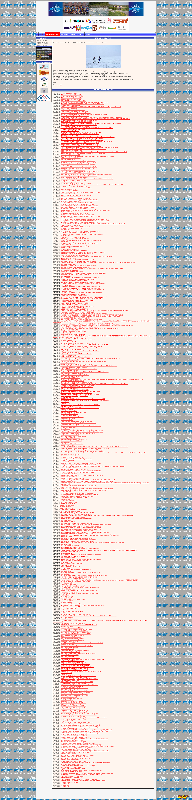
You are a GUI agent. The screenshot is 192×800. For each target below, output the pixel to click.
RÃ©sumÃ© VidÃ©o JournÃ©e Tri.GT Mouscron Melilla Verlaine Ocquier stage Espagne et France (89, 147)
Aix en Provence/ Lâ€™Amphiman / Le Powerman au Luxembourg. (79, 277)
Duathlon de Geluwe (66, 340)
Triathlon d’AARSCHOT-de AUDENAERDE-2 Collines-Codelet (78, 261)
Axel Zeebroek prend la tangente (70, 680)
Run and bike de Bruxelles (68, 415)
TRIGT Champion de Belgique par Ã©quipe (73, 662)
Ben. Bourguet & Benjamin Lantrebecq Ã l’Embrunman (76, 629)
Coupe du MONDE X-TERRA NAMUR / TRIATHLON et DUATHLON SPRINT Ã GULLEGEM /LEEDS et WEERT (93, 223)
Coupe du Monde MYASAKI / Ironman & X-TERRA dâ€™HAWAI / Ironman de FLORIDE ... (86, 128)
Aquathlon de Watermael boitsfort (70, 658)
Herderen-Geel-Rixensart (68, 194)
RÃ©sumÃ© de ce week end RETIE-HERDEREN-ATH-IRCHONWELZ (81, 240)
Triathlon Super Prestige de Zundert (71, 767)
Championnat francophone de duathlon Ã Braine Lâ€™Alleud (78, 485)
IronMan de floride (65, 610)
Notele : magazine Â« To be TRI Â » (71, 545)
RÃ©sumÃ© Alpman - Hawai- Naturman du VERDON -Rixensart (79, 206)
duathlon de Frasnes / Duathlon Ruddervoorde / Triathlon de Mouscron (81, 282)
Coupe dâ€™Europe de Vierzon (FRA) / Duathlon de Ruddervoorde (80, 327)
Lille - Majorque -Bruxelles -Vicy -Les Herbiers (74, 250)
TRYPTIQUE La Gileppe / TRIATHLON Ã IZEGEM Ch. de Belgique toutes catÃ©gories (85, 524)
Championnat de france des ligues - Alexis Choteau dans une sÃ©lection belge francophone (87, 746)
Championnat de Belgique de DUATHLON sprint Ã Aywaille (77, 533)
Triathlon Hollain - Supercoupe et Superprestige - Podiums (77, 755)
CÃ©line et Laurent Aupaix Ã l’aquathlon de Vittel (75, 737)
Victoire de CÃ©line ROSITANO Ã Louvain (73, 728)
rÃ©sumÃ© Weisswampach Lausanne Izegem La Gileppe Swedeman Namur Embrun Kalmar (87, 137)
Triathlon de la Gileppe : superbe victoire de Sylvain (75, 632)
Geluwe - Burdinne (65, 506)
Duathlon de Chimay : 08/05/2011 (70, 551)
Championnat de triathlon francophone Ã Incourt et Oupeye (78, 743)
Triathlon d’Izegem (66, 574)
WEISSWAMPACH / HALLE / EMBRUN (72, 381)
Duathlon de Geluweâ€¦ (67, 409)
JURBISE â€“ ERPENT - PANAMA (71, 349)
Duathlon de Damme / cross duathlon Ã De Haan (75, 375)
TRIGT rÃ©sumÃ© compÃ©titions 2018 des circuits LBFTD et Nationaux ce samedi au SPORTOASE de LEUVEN (94, 152)
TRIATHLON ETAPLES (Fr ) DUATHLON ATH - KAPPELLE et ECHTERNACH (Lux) (84, 532)
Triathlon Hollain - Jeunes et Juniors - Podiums (74, 756)
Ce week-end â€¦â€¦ (66, 397)
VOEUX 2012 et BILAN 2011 (69, 500)
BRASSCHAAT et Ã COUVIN (69, 388)
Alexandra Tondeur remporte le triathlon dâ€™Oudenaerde (77, 385)
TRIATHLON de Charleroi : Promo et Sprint (72, 547)
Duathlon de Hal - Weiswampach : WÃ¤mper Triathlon (76, 523)
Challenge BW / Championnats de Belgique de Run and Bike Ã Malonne (81, 292)
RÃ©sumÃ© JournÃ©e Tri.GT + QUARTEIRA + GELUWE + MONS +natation (83, 149)
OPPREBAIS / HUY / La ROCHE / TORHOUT (74, 209)
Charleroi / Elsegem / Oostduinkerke (71, 228)
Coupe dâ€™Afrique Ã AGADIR (69, 201)
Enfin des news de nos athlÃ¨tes (70, 352)
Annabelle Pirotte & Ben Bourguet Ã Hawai (73, 129)
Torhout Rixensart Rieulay (68, 159)
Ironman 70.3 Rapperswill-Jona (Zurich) (72, 271)
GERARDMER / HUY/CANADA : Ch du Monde (74, 304)
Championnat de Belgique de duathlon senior (73, 331)
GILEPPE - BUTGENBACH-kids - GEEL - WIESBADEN (77, 382)
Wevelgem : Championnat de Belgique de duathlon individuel (78, 465)
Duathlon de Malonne (66, 508)
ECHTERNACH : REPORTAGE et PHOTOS (73, 707)
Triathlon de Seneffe (66, 544)
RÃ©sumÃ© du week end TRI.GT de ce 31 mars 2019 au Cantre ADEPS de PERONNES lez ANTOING (90, 123)
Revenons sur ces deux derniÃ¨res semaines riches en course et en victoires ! (83, 283)
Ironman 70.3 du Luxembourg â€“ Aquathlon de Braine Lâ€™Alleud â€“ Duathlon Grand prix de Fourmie (90, 316)
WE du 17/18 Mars (66, 491)
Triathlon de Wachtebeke (67, 503)
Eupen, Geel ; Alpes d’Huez (69, 468)
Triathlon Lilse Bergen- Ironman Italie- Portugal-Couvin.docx (78, 161)
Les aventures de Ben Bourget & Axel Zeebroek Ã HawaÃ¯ (77, 512)
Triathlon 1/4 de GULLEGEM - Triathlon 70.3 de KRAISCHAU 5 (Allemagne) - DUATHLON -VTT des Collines (92, 268)
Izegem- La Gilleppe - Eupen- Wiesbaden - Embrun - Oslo (77, 214)
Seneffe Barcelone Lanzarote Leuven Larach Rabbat (76, 183)
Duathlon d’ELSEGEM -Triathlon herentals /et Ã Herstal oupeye (78, 539)
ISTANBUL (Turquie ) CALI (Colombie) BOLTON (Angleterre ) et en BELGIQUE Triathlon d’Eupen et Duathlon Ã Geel (94, 384)
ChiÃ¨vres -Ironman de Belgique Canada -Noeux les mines (77, 306)
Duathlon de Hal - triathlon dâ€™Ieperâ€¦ (72, 457)
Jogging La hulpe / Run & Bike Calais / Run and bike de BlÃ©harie (80, 351)
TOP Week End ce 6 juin (68, 589)
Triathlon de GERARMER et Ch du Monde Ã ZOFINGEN (77, 253)
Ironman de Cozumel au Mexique (70, 566)
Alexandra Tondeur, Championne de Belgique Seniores (76, 393)
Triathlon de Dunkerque (67, 656)
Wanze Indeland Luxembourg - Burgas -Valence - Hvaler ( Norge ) (79, 222)
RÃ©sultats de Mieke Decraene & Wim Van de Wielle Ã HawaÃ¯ (79, 685)
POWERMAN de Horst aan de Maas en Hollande (75, 665)
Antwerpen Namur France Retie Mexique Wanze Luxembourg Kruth (80, 143)
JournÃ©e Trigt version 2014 (69, 342)
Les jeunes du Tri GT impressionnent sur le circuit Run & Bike (78, 715)
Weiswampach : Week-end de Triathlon (72, 628)
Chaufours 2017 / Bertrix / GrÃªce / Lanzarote (74, 186)
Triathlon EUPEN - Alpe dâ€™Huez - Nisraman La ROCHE (77, 259)
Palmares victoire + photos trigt (70, 360)
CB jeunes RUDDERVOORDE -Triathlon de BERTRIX (76, 232)
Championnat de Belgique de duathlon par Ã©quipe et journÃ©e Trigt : (81, 286)
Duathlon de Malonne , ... (67, 363)
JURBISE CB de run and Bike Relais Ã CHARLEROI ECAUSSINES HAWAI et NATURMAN (87, 156)
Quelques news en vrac (67, 445)
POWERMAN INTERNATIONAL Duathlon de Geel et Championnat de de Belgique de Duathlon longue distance (93, 466)
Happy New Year (65, 429)
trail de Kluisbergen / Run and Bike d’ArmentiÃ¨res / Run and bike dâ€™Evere (83, 361)
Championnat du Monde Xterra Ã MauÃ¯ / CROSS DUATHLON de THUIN (81, 298)
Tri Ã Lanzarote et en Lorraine (69, 370)
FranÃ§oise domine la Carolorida (70, 435)
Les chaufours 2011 (66, 553)
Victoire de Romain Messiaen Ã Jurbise (72, 417)
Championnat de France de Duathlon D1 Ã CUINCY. (75, 650)
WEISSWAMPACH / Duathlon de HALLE (72, 307)
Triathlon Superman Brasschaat (70, 759)
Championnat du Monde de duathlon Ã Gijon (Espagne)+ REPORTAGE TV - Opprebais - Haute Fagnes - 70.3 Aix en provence (97, 515)
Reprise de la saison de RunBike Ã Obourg (73, 716)
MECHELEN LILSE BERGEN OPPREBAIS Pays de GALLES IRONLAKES (82, 104)
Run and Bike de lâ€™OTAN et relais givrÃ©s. (74, 295)
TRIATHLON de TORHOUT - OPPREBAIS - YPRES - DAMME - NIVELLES (82, 252)
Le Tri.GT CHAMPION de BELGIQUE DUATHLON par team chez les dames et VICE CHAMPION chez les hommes (94, 447)
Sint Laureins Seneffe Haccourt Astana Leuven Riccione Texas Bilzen (81, 146)
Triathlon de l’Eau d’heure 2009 (69, 655)
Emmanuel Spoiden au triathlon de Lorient (73, 768)
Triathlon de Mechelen (67, 617)
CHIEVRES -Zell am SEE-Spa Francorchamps (74, 255)
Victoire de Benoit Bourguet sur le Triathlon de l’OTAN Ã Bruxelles (79, 548)
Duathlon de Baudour (66, 520)
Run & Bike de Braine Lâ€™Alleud (70, 511)
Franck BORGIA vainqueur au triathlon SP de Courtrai (76, 724)
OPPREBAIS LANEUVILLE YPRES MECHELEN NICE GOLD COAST (81, 132)
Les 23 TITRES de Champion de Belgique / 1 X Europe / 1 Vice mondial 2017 (83, 153)
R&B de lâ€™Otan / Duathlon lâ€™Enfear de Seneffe (76, 354)
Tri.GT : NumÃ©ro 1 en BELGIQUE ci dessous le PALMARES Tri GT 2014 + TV (84, 297)
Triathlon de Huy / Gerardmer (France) (72, 376)
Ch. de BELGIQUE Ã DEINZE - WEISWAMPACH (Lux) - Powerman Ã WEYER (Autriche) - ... (88, 256)
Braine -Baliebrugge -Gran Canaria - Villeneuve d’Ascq (76, 188)
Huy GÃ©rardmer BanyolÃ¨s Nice (70, 105)
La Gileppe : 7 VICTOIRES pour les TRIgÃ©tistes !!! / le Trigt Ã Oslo (81, 463)
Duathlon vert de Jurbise (68, 418)
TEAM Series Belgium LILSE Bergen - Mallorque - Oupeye (77, 207)
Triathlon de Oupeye (66, 571)
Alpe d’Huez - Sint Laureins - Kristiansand (73, 170)
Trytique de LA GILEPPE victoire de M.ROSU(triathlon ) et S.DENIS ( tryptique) (84, 575)
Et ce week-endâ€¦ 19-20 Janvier (70, 424)
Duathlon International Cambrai (69, 782)
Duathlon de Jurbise (66, 291)
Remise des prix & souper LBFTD (70, 607)
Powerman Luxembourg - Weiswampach (72, 776)
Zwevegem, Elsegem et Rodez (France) (72, 478)
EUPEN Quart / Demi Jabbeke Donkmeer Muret (74, 111)
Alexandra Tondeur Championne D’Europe (73, 599)
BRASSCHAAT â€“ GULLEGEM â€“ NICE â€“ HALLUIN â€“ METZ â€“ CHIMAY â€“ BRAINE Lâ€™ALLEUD (92, 315)
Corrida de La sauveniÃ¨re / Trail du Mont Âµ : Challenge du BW (79, 243)
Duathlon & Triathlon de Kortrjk (69, 641)
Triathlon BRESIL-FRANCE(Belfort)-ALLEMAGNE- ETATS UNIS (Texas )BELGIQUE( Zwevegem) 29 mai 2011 (92, 542)
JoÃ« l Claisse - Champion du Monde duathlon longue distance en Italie (81, 770)
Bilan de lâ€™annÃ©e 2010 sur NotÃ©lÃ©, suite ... (75, 560)
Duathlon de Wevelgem (67, 644)
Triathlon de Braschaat (67, 649)
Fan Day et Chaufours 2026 (68, 93)
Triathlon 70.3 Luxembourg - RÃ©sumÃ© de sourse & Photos (78, 265)
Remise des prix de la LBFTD (69, 505)
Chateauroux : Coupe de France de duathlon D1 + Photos (77, 667)
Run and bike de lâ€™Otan (68, 427)
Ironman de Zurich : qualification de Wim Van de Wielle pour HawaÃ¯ (80, 725)
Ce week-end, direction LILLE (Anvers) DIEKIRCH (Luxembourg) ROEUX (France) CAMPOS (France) (90, 328)
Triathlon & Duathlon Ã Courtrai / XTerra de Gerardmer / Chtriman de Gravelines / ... (85, 313)
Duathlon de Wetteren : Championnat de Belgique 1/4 (76, 569)
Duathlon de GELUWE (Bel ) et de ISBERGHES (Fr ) (75, 556)
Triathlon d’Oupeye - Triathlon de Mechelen (72, 517)
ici (61, 85)
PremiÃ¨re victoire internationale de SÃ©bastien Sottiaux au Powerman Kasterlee (84, 739)
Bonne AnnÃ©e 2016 (67, 244)
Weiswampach (65, 462)
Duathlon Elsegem (66, 595)
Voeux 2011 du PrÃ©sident (68, 565)
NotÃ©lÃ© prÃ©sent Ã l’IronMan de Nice (72, 578)
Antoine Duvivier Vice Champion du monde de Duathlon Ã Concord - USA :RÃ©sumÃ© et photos (89, 616)
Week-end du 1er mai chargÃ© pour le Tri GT (74, 736)
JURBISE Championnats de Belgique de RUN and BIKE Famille (79, 200)
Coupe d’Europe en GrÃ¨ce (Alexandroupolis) (73, 734)
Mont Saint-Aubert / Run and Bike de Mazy (73, 294)
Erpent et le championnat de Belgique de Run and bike (76, 421)
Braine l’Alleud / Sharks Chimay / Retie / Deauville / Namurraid (79, 176)
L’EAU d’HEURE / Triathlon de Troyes (71, 225)
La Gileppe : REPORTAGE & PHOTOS (72, 701)
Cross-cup (63, 674)
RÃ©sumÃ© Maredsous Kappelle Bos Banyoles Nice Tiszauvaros (80, 171)
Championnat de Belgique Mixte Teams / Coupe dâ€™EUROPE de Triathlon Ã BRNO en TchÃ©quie (90, 324)
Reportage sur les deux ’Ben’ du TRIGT (72, 611)
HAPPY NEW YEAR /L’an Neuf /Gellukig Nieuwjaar (75, 357)
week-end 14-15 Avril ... (67, 406)
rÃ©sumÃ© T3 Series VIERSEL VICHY (72, 135)
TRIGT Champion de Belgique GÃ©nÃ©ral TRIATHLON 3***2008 (79, 679)
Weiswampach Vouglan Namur (69, 108)
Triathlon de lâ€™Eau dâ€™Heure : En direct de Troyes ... (77, 541)
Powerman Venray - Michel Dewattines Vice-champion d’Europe (79, 779)
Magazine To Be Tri (66, 212)
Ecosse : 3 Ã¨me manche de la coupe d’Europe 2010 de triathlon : (80, 593)
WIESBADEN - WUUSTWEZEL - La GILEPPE (74, 309)
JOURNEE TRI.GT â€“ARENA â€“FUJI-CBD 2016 (75, 238)
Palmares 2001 (65, 786)
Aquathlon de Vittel (66, 673)
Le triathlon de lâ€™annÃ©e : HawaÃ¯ (72, 444)
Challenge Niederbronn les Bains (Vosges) (73, 586)
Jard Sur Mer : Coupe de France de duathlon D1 (74, 668)
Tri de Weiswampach (67, 626)
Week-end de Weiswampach (69, 697)
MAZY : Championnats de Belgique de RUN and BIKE (76, 198)
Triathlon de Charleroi (67, 596)
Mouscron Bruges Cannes (68, 189)
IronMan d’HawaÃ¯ (66, 568)
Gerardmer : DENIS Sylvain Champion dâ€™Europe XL (77, 691)
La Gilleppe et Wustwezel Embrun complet (73, 110)
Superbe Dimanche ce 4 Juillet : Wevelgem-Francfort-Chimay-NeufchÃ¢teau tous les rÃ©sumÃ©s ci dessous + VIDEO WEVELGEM (99, 580)
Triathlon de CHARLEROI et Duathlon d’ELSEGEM (75, 274)
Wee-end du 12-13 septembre (69, 619)
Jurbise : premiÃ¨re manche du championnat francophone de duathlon (80, 559)
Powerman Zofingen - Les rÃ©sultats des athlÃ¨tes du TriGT (78, 749)
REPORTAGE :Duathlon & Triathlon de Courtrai (74, 710)
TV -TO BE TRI (65, 235)
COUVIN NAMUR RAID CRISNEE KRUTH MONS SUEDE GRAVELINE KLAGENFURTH (86, 141)
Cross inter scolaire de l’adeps (69, 414)
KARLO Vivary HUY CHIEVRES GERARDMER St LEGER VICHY (80, 134)
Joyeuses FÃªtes (66, 247)
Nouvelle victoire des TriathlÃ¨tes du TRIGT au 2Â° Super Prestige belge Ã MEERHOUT (86, 730)
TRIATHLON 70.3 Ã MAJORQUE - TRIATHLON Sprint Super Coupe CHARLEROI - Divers (87, 481)
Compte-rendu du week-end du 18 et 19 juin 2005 (75, 761)
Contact (88, 34)
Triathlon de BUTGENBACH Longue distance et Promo (76, 538)
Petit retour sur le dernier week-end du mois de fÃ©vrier (77, 493)
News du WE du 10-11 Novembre (70, 438)
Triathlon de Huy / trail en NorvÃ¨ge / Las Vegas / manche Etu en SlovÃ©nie (83, 451)
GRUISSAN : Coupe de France (69, 613)
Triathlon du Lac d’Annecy (68, 264)
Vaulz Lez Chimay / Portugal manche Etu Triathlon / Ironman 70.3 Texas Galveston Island (86, 488)
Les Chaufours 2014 (66, 333)
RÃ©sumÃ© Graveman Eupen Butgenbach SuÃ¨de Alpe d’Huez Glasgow (82, 138)
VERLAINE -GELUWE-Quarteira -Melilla (72, 237)
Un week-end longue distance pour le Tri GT (73, 719)
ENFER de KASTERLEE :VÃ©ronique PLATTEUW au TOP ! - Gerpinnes (82, 432)
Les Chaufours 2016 (66, 229)
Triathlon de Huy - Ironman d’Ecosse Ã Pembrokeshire (76, 518)
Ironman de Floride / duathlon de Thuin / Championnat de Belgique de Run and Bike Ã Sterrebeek (88, 366)
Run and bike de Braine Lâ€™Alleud (71, 441)
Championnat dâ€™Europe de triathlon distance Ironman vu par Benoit (80, 529)
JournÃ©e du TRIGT (66, 601)
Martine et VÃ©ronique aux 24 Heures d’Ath (73, 742)
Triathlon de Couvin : (66, 536)
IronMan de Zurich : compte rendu (70, 709)
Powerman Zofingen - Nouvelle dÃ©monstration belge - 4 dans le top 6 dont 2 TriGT (85, 750)
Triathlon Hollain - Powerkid (68, 753)
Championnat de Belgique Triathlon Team (73, 330)
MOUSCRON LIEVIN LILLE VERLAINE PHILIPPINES (76, 122)
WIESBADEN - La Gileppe (68, 258)
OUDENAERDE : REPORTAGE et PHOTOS (73, 706)
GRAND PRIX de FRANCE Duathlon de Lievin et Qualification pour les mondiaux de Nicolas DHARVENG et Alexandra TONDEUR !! (98, 550)
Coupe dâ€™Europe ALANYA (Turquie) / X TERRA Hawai (77, 204)
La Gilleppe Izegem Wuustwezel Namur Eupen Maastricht (77, 168)
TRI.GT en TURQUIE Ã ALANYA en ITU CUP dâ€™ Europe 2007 (79, 713)
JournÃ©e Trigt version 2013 (69, 411)
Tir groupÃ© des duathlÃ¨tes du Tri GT (72, 740)
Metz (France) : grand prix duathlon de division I (74, 469)
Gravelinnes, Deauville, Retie (69, 474)
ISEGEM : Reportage (67, 700)
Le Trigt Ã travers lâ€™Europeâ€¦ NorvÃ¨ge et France (76, 459)
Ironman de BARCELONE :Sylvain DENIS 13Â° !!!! (75, 614)
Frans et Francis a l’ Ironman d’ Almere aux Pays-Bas (76, 747)
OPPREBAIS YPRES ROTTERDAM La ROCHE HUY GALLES (79, 162)
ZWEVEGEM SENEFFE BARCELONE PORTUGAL (76, 226)
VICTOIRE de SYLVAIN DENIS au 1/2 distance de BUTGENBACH (80, 587)
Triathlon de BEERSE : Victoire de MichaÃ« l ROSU (76, 634)
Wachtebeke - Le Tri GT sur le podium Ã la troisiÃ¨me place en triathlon (81, 774)
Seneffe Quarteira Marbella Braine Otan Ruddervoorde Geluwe (78, 120)
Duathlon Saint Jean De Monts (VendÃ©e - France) (75, 664)
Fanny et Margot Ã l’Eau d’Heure (70, 764)
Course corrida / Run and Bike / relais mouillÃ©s (75, 246)
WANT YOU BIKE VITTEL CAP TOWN (72, 150)
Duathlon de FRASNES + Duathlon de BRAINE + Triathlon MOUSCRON (81, 234)
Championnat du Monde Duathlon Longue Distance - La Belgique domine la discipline (85, 762)
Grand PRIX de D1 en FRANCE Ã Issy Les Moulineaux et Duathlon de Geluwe (83, 490)
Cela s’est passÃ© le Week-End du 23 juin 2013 (74, 390)
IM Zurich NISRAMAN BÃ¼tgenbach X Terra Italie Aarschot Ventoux (80, 216)
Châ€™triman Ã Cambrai (67, 521)
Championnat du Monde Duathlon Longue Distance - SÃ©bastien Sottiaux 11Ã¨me (84, 731)
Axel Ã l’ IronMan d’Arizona (68, 608)
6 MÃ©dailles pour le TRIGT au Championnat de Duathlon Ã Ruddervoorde (82, 659)
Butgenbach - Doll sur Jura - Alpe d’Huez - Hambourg (76, 113)
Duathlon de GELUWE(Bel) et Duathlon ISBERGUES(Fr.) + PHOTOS (81, 671)
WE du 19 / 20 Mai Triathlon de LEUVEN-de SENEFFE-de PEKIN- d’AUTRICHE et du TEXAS (88, 479)
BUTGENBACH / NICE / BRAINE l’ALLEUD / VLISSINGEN (78, 472)
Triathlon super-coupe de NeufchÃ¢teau (72, 638)
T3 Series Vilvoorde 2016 (68, 217)
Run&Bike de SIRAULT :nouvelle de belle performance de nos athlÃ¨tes (81, 346)
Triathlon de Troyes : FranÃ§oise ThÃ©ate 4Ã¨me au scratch (78, 653)
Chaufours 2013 (65, 403)
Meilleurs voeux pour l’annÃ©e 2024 (71, 99)
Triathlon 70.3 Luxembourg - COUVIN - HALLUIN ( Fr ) (76, 267)
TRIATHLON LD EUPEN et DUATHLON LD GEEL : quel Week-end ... (80, 526)
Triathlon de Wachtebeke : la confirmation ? (73, 436)
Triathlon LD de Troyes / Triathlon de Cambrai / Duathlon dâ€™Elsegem (81, 319)
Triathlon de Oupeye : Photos (69, 689)
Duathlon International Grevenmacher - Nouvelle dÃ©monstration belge (81, 745)
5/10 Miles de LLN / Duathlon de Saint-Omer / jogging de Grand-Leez (80, 288)
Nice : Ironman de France (68, 583)
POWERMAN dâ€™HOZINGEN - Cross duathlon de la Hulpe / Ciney (80, 231)
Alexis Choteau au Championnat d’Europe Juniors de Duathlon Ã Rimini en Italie (84, 718)
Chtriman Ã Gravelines (67, 460)
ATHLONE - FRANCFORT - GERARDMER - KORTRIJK (77, 387)
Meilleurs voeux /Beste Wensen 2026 (71, 95)
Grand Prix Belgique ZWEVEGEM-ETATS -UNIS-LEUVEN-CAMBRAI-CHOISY (83, 273)
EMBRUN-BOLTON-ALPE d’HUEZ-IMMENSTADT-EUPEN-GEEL (79, 577)
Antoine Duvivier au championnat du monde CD (74, 683)
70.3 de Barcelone (66, 276)
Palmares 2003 (65, 783)
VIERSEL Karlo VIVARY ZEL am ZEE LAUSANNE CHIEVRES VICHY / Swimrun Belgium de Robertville (91, 107)
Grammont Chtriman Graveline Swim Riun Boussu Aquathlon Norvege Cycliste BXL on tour (87, 174)
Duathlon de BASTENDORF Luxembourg (72, 661)
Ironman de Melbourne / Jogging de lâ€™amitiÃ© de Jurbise (78, 343)
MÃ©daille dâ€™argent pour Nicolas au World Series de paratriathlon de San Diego (85, 400)
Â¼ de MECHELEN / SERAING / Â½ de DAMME (75, 303)
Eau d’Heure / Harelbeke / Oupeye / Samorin (73, 180)
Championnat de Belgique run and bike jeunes (74, 367)
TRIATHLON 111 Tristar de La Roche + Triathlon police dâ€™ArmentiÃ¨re (82, 475)
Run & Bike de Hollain (67, 420)
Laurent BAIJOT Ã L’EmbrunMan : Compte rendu (75, 695)
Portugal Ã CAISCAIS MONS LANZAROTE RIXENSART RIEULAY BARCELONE (84, 102)
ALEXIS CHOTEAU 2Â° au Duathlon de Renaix (74, 688)
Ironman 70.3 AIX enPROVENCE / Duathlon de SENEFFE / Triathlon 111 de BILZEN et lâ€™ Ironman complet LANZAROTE (97, 325)
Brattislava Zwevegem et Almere (70, 182)
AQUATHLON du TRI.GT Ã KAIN (70, 378)
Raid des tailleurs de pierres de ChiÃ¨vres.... (73, 604)
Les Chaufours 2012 (66, 484)
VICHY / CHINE (65, 165)
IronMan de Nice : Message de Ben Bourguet (74, 712)
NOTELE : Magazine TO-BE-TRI (70, 249)
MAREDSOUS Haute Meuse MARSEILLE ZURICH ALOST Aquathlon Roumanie (84, 114)
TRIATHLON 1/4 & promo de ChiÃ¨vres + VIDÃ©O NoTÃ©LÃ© (79, 625)
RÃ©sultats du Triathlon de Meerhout (71, 771)
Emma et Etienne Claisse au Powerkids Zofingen (75, 752)
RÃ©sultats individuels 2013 (69, 355)
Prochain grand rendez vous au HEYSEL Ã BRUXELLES (77, 300)
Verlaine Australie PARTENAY (69, 191)
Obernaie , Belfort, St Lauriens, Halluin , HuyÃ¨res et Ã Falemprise (80, 394)
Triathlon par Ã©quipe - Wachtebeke (71, 777)
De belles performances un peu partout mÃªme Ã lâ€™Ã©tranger (79, 494)
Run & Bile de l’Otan (66, 562)
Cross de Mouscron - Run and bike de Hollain (74, 497)
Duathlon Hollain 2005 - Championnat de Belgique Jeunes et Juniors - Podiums (83, 780)
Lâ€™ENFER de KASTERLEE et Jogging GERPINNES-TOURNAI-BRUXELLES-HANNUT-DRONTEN (90, 358)
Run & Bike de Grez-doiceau (68, 502)
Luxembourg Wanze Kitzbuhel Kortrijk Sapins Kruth (75, 177)
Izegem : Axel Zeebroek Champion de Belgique (74, 631)
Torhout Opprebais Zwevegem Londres (72, 373)
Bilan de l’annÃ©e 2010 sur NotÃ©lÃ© (71, 563)
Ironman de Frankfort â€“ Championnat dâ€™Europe (76, 581)
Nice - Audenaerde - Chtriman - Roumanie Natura (75, 116)
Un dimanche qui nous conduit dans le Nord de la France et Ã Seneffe (81, 426)
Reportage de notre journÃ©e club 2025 (72, 96)
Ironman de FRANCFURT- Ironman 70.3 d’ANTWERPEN (76, 530)
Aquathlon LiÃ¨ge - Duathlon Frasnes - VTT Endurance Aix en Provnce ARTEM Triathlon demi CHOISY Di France (93, 185)
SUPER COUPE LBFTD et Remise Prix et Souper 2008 (76, 682)
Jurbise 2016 (64, 241)
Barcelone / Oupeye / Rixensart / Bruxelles (73, 301)
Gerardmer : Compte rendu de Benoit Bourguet (74, 694)
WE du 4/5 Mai (65, 402)
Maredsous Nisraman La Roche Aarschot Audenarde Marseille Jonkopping (82, 140)
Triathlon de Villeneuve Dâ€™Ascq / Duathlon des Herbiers (78, 339)
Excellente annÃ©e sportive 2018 (70, 155)
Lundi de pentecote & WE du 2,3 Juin (71, 477)
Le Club (79, 34)
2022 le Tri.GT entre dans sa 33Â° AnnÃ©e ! (73, 101)
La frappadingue (65, 442)
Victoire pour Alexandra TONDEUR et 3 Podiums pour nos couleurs (79, 408)
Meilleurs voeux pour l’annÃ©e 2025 (71, 98)
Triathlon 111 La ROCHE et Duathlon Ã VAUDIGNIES (76, 318)
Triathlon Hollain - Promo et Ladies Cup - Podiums (75, 758)
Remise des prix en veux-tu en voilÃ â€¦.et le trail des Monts (78, 423)
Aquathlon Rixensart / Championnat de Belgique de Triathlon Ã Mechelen (82, 450)
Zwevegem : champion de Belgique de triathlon (74, 396)
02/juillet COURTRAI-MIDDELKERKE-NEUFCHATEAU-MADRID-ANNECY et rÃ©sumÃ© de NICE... (89, 535)
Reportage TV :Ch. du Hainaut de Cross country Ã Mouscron (78, 676)
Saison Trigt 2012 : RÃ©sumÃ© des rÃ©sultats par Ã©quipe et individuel (82, 430)
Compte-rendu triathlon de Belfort (70, 652)
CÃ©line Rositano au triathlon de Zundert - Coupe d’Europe (78, 765)
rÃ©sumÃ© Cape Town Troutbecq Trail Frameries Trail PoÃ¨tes (79, 125)
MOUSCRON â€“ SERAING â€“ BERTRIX (73, 334)
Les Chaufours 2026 (52, 34)
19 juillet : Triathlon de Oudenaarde (71, 637)
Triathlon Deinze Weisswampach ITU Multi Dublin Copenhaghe (79, 167)
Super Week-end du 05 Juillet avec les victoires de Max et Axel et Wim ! (82, 643)
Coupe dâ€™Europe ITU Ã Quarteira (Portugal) (74, 670)
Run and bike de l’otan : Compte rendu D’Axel (74, 677)
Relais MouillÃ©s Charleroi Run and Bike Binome (75, 126)
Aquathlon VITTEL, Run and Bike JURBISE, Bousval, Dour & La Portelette (82, 289)
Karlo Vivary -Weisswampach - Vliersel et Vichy (74, 213)
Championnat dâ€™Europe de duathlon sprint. (74, 280)
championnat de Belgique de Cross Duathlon (73, 412)
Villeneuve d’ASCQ (66, 285)
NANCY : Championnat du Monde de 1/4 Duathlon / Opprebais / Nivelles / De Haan (85, 448)
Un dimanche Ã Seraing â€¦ (68, 456)
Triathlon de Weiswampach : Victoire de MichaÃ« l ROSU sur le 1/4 (80, 572)
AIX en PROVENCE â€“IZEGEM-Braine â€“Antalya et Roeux (78, 279)
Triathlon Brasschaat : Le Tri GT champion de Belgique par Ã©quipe (80, 727)
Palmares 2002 (65, 785)
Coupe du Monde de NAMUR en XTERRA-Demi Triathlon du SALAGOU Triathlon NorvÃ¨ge (87, 179)
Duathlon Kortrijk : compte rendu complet (72, 640)
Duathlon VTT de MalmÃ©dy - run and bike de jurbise (76, 514)
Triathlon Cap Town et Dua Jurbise (70, 197)
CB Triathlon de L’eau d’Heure (69, 270)
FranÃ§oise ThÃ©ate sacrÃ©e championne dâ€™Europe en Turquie (80, 391)
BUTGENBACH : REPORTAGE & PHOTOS (73, 703)
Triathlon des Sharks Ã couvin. (69, 647)
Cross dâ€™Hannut (66, 499)
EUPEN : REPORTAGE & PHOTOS (71, 704)
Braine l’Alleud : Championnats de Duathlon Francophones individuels (80, 554)
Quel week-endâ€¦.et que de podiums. (71, 454)
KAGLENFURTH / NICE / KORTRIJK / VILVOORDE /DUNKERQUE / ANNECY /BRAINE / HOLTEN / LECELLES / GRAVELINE (98, 262)
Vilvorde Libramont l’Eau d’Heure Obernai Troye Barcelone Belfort (79, 144)
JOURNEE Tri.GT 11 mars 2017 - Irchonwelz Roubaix (76, 195)
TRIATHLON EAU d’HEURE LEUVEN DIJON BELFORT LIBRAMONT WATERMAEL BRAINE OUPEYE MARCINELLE (95, 119)
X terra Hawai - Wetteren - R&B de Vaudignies (73, 509)
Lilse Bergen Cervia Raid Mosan (70, 131)
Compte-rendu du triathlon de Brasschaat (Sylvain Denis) (77, 646)
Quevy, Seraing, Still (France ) (69, 487)
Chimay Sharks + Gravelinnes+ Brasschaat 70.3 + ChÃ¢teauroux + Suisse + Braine (85, 220)
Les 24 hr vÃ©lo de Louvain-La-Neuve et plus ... (74, 439)
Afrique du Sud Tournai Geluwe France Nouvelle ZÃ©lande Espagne (80, 192)
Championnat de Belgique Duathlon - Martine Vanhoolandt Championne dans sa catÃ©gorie (87, 773)
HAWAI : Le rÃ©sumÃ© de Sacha (70, 158)
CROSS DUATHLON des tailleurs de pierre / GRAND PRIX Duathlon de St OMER (84, 345)
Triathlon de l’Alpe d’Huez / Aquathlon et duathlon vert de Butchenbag (80, 527)
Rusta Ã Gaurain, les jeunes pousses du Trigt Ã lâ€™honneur (78, 433)
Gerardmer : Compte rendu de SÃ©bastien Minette (75, 692)
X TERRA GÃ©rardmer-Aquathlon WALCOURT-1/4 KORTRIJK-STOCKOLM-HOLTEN (85, 219)
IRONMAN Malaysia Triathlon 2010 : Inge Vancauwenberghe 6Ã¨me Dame (82, 605)
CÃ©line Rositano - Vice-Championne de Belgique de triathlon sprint (80, 733)
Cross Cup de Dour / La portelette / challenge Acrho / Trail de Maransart (81, 348)
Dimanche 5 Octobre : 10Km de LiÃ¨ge (72, 686)
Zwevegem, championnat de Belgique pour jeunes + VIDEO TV (79, 590)
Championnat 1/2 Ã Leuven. (69, 592)
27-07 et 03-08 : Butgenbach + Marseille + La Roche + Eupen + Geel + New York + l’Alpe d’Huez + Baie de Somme (94, 310)
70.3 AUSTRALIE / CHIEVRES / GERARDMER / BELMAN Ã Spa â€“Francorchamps (85, 210)
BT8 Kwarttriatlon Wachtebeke (69, 584)
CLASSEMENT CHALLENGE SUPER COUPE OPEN (76, 364)
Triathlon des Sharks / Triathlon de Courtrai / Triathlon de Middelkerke (80, 471)
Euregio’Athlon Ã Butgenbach (69, 721)
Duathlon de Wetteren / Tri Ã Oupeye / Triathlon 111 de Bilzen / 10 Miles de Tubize (84, 372)
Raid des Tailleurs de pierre (68, 557)
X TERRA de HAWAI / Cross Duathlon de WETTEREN (76, 203)
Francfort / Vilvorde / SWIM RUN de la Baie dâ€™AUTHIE (77, 173)
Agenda (72, 34)
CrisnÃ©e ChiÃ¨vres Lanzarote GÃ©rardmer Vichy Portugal (78, 164)
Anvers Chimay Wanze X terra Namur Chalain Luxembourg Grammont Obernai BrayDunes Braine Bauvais (91, 117)
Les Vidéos (64, 34)
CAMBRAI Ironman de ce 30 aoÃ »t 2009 (72, 623)
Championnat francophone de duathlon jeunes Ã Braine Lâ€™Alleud (80, 405)
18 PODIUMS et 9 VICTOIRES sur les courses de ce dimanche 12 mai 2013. (83, 399)
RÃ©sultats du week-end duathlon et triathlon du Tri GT (77, 722)
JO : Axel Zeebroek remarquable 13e (71, 698)
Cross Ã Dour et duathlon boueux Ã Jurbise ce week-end (77, 496)
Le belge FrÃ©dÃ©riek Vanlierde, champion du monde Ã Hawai (79, 369)
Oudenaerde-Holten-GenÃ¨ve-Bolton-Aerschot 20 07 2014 (77, 312)
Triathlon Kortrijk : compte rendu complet (72, 635)
